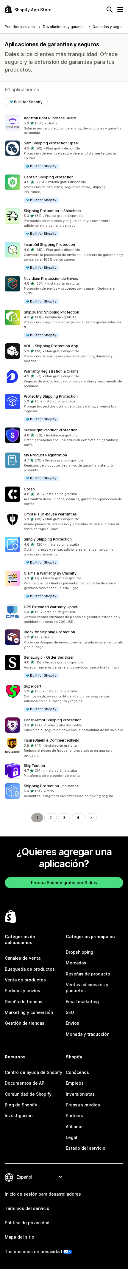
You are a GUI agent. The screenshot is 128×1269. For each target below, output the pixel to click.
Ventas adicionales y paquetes (87, 987)
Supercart (32, 686)
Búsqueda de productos (30, 969)
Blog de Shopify (21, 1104)
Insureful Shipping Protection (49, 244)
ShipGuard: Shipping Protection (51, 312)
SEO (70, 1012)
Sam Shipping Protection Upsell (51, 143)
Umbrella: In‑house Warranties (50, 514)
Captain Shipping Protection (49, 177)
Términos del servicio (27, 1208)
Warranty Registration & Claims (51, 371)
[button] (64, 125)
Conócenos (77, 1072)
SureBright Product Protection (50, 430)
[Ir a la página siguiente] (91, 817)
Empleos (75, 1083)
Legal (71, 1137)
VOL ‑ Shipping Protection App (51, 346)
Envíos (72, 1023)
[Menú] (120, 10)
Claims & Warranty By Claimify (50, 573)
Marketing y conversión (29, 1012)
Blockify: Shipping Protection (49, 632)
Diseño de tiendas (23, 1001)
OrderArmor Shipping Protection (53, 720)
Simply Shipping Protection (48, 539)
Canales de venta (22, 958)
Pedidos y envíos (22, 990)
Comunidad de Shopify (28, 1094)
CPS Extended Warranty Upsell (51, 607)
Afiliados (75, 1126)
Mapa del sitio (19, 1236)
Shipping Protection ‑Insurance (51, 786)
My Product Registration (45, 455)
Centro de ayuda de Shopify (33, 1072)
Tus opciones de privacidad (33, 1251)
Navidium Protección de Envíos (51, 278)
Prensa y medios (83, 1104)
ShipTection (34, 765)
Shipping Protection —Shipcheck (53, 211)
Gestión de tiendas (24, 1023)
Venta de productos (25, 979)
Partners (74, 1115)
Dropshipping (79, 952)
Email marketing (82, 1001)
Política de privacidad (27, 1222)
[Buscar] (110, 10)
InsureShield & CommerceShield (51, 740)
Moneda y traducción (87, 1034)
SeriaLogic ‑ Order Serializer (49, 657)
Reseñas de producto (88, 973)
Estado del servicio (85, 1148)
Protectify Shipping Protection (51, 396)
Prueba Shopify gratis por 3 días (64, 882)
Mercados (76, 962)
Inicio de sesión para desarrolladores (43, 1194)
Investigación (18, 1115)
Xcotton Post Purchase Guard (50, 118)
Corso (29, 489)
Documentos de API (25, 1083)
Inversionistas (80, 1094)
